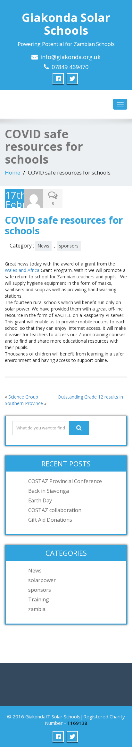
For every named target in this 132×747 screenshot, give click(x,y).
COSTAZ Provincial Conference (65, 481)
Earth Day (40, 500)
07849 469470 (70, 67)
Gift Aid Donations (50, 520)
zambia (36, 609)
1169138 (77, 723)
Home (12, 172)
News (43, 246)
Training (38, 599)
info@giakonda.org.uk (70, 57)
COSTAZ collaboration (54, 510)
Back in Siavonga (48, 491)
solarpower (42, 580)
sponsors (68, 246)
